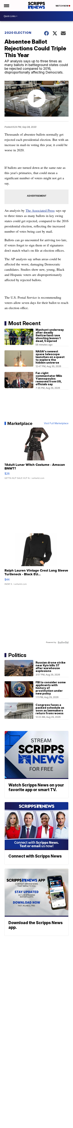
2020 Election (17, 33)
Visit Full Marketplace (56, 423)
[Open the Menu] (6, 5)
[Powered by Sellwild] (63, 642)
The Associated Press (40, 210)
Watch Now (62, 6)
